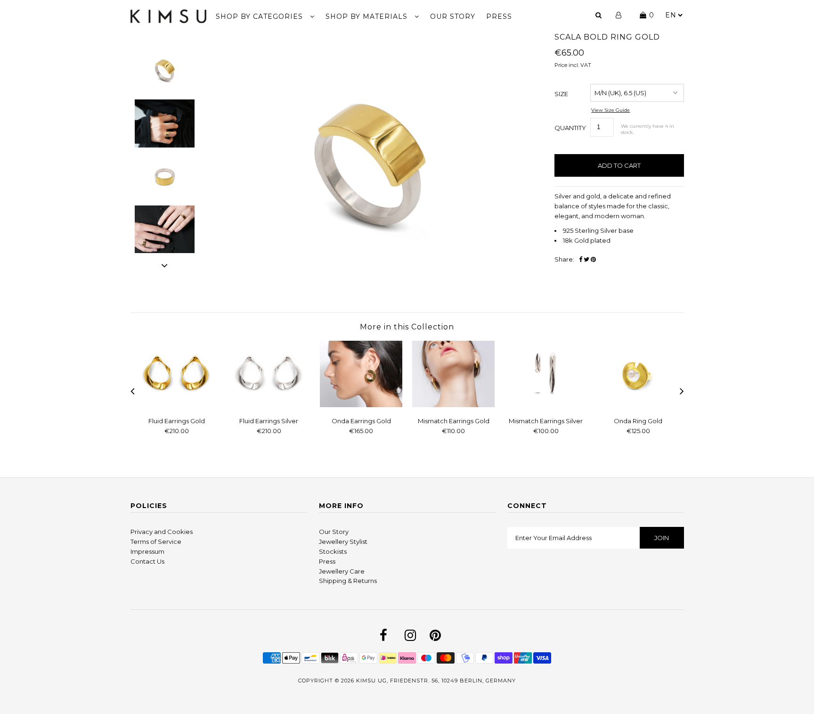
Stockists (333, 551)
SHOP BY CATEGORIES (260, 16)
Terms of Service (155, 541)
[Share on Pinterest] (593, 259)
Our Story (334, 531)
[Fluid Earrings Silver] (269, 405)
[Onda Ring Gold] (638, 405)
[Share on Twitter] (586, 259)
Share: (564, 259)
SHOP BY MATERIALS (368, 16)
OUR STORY (452, 16)
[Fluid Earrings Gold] (176, 405)
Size (561, 94)
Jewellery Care (342, 571)
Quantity (570, 127)
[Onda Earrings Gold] (361, 405)
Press (327, 561)
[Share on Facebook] (580, 259)
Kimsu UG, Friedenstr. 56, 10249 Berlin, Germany (436, 680)
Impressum (147, 551)
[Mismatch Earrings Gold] (453, 405)
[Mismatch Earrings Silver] (546, 405)
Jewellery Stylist (343, 541)
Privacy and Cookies (161, 531)
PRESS (499, 16)
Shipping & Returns (348, 580)
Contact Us (147, 561)
